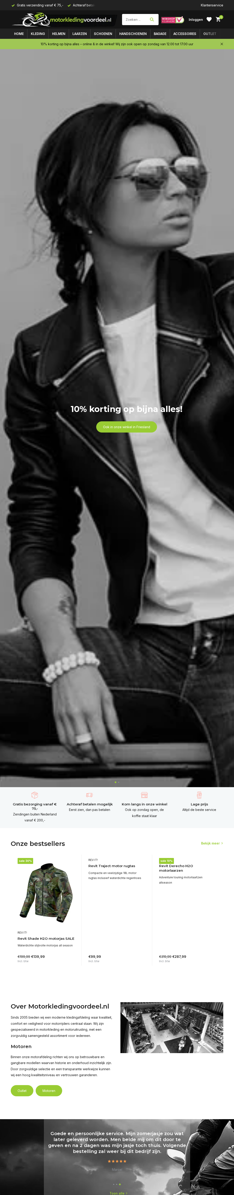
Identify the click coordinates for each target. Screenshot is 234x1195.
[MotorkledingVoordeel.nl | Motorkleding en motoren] (65, 19)
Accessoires (184, 34)
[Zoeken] (152, 19)
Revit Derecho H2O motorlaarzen (176, 868)
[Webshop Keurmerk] (172, 19)
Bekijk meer (210, 843)
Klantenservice (212, 5)
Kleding (38, 34)
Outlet (209, 34)
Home (19, 34)
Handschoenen (133, 34)
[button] (115, 782)
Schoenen (103, 34)
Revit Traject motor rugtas (111, 866)
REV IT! (22, 932)
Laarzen (79, 34)
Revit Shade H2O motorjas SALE (46, 938)
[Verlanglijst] (209, 19)
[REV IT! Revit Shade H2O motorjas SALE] (46, 893)
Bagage (160, 34)
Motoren (49, 1091)
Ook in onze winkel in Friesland (126, 427)
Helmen (58, 34)
